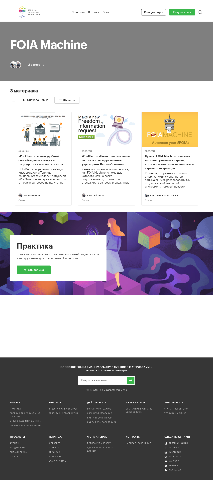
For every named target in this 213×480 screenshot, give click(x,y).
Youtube (174, 461)
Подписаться (182, 12)
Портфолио (55, 457)
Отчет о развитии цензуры (25, 421)
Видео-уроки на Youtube (63, 409)
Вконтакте (175, 457)
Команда (54, 448)
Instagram (175, 452)
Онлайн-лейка (18, 452)
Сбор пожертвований (99, 413)
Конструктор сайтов (99, 409)
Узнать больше (33, 270)
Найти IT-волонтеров (99, 418)
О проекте (54, 443)
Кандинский (17, 448)
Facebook (174, 448)
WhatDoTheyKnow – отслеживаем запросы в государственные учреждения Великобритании (106, 160)
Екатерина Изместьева (164, 195)
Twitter (173, 466)
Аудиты (14, 443)
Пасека (14, 457)
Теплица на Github (175, 413)
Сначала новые (37, 100)
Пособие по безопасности (25, 426)
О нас (106, 12)
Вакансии (54, 452)
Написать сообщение (138, 443)
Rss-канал (175, 470)
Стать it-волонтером (176, 409)
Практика (78, 12)
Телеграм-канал (178, 443)
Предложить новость (99, 443)
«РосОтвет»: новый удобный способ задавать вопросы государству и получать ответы (40, 160)
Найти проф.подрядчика (101, 422)
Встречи (93, 12)
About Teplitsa (57, 461)
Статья (21, 200)
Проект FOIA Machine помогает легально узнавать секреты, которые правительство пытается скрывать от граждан (169, 162)
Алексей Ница (32, 195)
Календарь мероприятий (63, 413)
